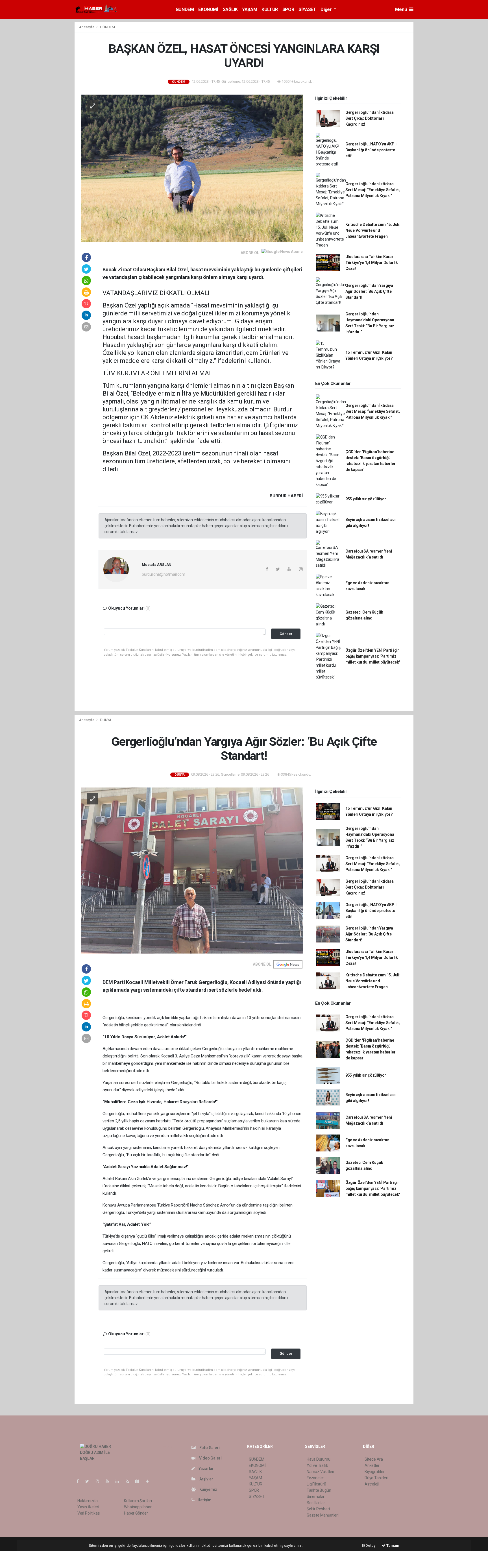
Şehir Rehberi (318, 1509)
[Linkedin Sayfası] (119, 1481)
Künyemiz (208, 1489)
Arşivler (206, 1479)
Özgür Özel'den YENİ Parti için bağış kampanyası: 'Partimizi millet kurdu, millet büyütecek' (372, 656)
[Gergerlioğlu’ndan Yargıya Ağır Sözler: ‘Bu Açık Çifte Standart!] (192, 870)
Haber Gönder (136, 1513)
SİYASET (307, 9)
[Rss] (129, 1481)
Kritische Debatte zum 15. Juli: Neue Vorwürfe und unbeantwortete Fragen (372, 230)
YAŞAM (249, 9)
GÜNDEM (185, 9)
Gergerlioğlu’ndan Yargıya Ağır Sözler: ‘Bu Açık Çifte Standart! (369, 291)
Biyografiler (375, 1471)
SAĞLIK (230, 9)
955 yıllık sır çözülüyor (365, 499)
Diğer (327, 9)
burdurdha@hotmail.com (163, 574)
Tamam (392, 1545)
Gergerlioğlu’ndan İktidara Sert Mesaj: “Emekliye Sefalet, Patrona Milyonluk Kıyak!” (372, 190)
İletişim (204, 1500)
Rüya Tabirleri (376, 1478)
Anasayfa (87, 27)
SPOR (288, 9)
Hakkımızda (87, 1500)
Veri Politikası (88, 1513)
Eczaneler (315, 1478)
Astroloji (372, 1484)
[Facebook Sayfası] (80, 1481)
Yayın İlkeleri (88, 1507)
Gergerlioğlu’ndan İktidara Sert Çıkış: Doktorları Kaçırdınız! (369, 118)
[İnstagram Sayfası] (100, 1481)
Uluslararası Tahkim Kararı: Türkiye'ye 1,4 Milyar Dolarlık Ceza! (371, 262)
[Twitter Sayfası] (89, 1481)
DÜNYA (106, 720)
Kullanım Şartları (138, 1500)
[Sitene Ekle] (149, 1481)
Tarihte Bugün (319, 1490)
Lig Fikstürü (316, 1484)
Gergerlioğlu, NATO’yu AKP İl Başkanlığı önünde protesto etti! (371, 150)
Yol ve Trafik (317, 1465)
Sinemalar (315, 1496)
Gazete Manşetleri (323, 1515)
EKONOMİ (208, 9)
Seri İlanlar (316, 1502)
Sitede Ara (374, 1459)
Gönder (286, 634)
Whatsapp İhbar (137, 1507)
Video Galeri (209, 1458)
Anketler (372, 1465)
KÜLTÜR (270, 9)
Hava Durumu (318, 1459)
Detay (370, 1545)
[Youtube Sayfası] (110, 1481)
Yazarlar (206, 1468)
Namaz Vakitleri (320, 1471)
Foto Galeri (209, 1447)
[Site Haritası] (139, 1481)
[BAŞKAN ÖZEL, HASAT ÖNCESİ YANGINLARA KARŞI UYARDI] (192, 167)
